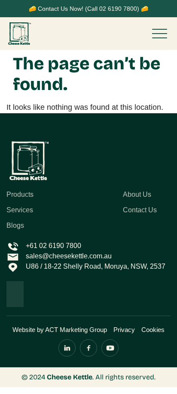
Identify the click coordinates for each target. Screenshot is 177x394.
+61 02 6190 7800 (53, 245)
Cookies (153, 329)
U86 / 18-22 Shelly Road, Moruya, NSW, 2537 (95, 266)
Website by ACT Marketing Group (59, 329)
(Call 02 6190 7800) (112, 8)
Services (19, 210)
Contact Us (140, 210)
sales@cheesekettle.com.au (69, 256)
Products (20, 194)
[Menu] (160, 33)
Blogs (15, 225)
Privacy (124, 329)
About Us (137, 194)
